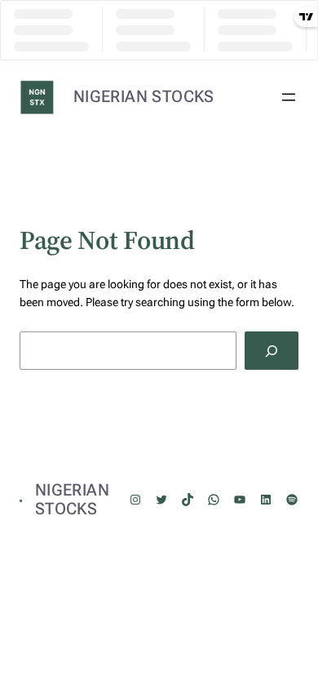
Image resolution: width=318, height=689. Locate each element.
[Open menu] (288, 97)
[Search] (271, 350)
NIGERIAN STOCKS (143, 96)
